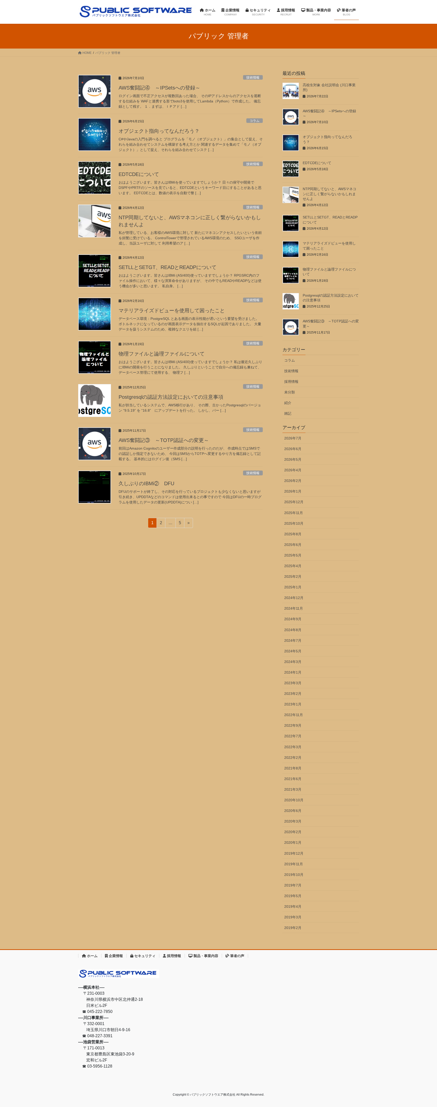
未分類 (289, 392)
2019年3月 (292, 917)
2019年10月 (293, 875)
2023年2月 (292, 694)
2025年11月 (293, 513)
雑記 (287, 413)
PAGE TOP (422, 1069)
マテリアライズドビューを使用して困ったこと (172, 310)
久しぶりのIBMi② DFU (146, 483)
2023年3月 (292, 683)
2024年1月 (292, 672)
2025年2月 (292, 576)
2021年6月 (292, 779)
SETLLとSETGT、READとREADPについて (167, 267)
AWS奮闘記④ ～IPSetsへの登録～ (159, 88)
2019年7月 (292, 885)
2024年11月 (293, 608)
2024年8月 (292, 630)
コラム (254, 121)
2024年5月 (292, 651)
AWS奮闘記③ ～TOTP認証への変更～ (164, 440)
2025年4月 (292, 566)
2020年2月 (292, 832)
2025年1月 (292, 587)
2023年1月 (292, 704)
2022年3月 (292, 747)
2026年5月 (292, 459)
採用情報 (291, 382)
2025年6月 (292, 545)
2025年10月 (293, 523)
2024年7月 (292, 640)
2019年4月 (292, 906)
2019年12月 (293, 853)
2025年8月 (292, 534)
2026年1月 (292, 491)
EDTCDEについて (139, 174)
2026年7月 (292, 438)
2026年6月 (292, 449)
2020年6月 (292, 811)
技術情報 (252, 77)
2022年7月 (292, 736)
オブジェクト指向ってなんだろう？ (159, 131)
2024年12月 (293, 598)
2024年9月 (292, 619)
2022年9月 (292, 725)
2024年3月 (292, 662)
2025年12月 (293, 502)
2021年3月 (292, 789)
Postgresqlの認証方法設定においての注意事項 (171, 397)
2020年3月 (292, 821)
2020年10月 (293, 800)
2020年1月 (292, 842)
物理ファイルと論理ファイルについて (162, 354)
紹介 (287, 403)
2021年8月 (292, 768)
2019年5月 (292, 896)
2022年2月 (292, 758)
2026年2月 (292, 481)
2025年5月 (292, 555)
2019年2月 (292, 928)
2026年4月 (292, 470)
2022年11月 (293, 715)
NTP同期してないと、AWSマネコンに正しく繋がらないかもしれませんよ (329, 194)
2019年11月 (293, 864)
